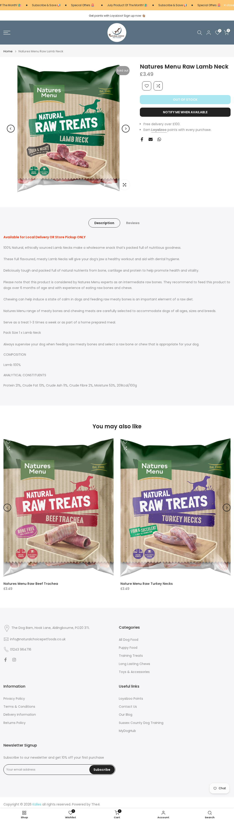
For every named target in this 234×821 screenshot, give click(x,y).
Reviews (133, 223)
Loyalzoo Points (131, 699)
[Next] (126, 128)
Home (8, 51)
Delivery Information (19, 714)
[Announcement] (39, 5)
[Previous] (11, 128)
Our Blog (125, 714)
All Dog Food (128, 640)
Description (104, 223)
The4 (95, 804)
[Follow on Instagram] (14, 659)
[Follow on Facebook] (5, 659)
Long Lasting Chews (134, 664)
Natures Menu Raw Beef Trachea (30, 583)
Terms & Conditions (19, 706)
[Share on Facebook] (142, 139)
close (230, 5)
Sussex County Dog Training (141, 723)
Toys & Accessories (134, 672)
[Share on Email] (151, 139)
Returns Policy (14, 723)
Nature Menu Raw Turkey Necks (146, 583)
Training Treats (131, 656)
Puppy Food (128, 648)
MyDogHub (127, 731)
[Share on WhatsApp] (159, 139)
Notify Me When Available (185, 112)
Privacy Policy (14, 699)
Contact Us (128, 706)
